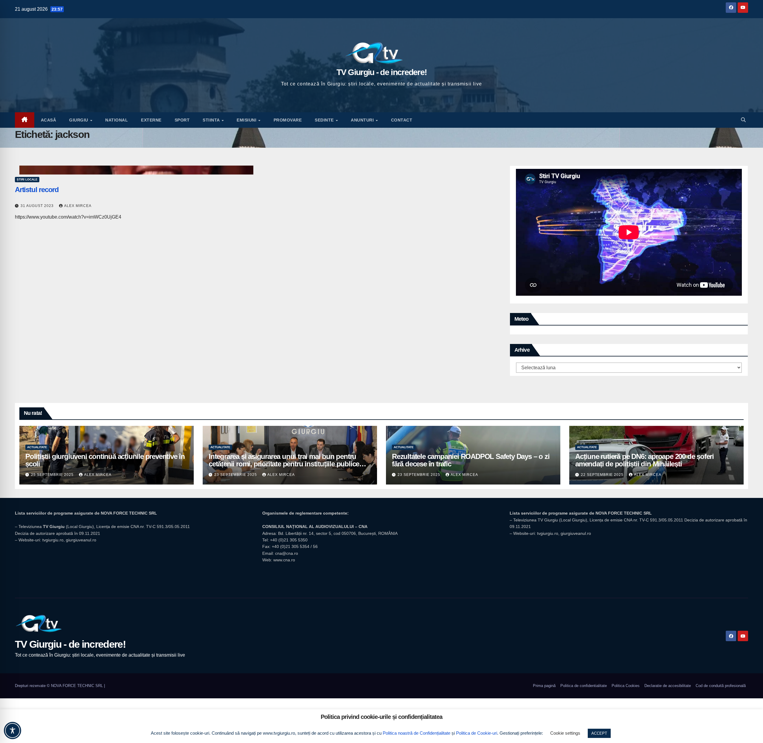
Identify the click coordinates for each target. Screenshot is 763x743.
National (116, 120)
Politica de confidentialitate (583, 685)
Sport (182, 120)
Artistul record (37, 190)
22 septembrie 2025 (603, 475)
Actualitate (37, 447)
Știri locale (27, 179)
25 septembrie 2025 (53, 475)
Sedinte (325, 120)
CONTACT (401, 120)
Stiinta (212, 120)
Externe (151, 120)
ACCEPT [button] (599, 733)
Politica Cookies (626, 685)
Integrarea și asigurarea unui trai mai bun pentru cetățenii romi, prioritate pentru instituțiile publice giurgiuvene (284, 463)
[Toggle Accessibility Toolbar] (12, 730)
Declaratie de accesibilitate (667, 685)
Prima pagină (544, 685)
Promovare (288, 120)
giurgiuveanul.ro (81, 540)
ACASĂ (48, 120)
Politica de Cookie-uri (476, 733)
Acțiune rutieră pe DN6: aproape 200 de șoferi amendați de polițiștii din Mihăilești (644, 460)
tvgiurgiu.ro (52, 540)
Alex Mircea (78, 206)
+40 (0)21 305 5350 (289, 540)
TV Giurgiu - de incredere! (381, 72)
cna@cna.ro (286, 553)
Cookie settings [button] (565, 733)
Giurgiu (79, 120)
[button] (743, 119)
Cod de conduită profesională (721, 685)
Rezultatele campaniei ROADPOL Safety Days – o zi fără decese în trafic (470, 460)
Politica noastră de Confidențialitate (416, 733)
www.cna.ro (284, 559)
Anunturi (363, 120)
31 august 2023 (38, 206)
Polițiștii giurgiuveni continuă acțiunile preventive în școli (105, 460)
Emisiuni (247, 120)
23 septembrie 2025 (236, 475)
